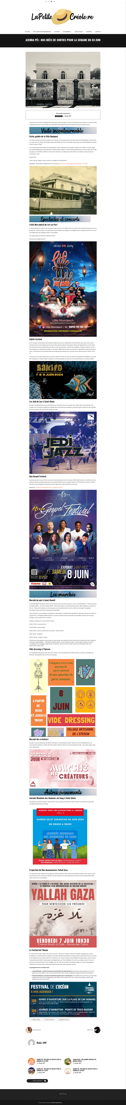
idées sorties (36, 1019)
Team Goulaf (79, 32)
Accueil (27, 32)
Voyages (57, 32)
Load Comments (37, 1081)
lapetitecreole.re (64, 1019)
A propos (89, 32)
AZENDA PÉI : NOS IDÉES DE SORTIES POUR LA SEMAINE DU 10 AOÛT (85, 1069)
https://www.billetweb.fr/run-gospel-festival (49, 487)
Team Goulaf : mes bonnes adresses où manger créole (84, 1060)
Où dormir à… (67, 32)
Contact (98, 32)
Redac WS (68, 116)
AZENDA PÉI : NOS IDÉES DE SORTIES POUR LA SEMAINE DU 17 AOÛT (49, 1069)
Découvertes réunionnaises (42, 32)
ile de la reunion (49, 1019)
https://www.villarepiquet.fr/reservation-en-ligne (73, 164)
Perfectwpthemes (56, 1102)
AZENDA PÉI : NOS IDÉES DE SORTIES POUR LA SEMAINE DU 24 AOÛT (49, 1060)
